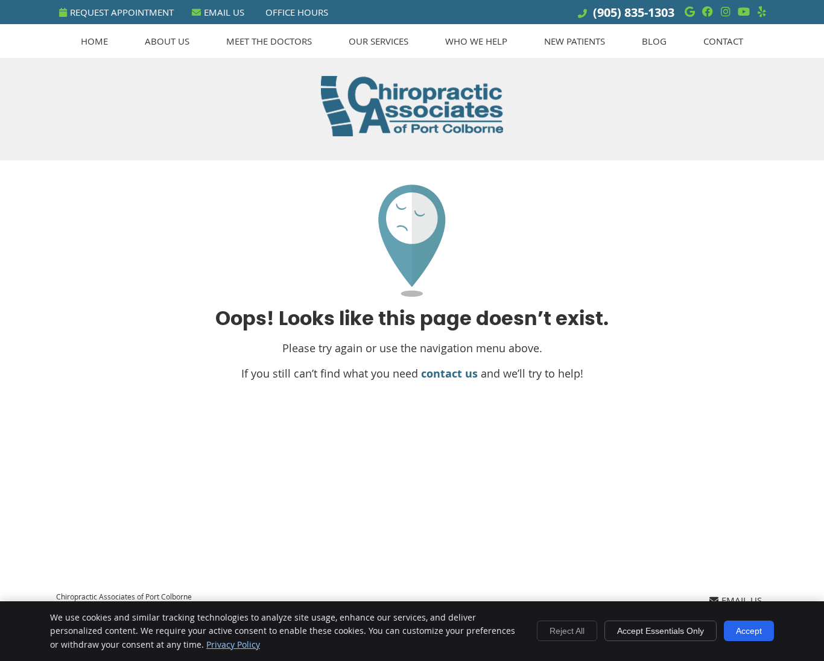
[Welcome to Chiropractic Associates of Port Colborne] (412, 132)
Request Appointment (122, 12)
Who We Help (476, 41)
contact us (449, 373)
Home (94, 41)
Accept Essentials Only (660, 631)
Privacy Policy (233, 644)
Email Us (224, 12)
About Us (167, 41)
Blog (654, 41)
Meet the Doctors (269, 41)
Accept (749, 631)
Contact (723, 41)
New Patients (574, 41)
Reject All (567, 631)
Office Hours (296, 12)
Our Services (378, 41)
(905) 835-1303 (633, 12)
